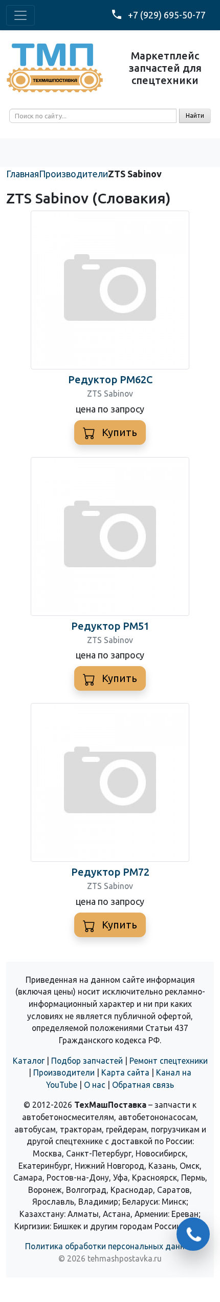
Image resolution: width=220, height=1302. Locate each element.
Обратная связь (143, 1084)
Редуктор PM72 (110, 872)
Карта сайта (125, 1072)
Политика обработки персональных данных (110, 1246)
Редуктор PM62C (110, 379)
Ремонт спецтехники (168, 1060)
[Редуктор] (110, 289)
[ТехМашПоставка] (55, 67)
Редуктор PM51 (110, 626)
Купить (118, 432)
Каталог (29, 1060)
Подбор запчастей (87, 1060)
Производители (64, 1072)
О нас (94, 1084)
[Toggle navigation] (20, 15)
